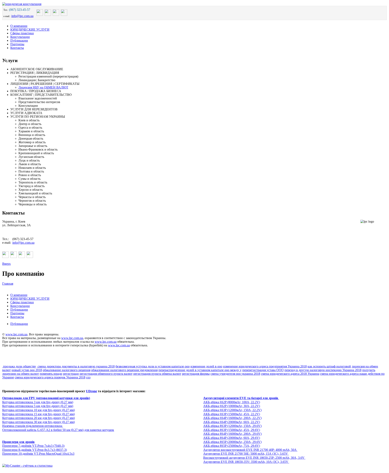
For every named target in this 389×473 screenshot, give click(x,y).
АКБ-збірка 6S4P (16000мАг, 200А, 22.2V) (232, 418)
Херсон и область (30, 189)
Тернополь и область (32, 182)
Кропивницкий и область (36, 153)
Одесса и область (30, 127)
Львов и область (29, 164)
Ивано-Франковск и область (38, 149)
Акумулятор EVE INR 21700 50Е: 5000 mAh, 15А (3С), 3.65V (246, 453)
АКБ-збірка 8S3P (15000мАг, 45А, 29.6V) (231, 430)
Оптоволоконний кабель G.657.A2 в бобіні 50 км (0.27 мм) (42, 430)
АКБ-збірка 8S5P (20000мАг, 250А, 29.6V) (232, 442)
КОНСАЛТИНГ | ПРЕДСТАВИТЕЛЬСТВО (41, 94)
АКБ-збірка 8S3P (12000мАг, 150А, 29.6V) (232, 426)
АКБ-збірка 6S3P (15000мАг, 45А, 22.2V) (231, 414)
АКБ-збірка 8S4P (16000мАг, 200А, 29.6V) (232, 433)
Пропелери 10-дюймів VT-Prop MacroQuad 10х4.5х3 (38, 453)
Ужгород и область (31, 186)
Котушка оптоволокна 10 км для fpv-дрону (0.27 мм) (38, 410)
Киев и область (29, 120)
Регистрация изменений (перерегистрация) (48, 76)
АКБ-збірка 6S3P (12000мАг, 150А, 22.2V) (232, 410)
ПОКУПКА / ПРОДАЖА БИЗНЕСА (35, 91)
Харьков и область (31, 131)
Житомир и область (32, 142)
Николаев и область (32, 167)
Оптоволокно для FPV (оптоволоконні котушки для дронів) (46, 398)
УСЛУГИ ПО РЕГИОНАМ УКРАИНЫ (37, 116)
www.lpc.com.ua (16, 334)
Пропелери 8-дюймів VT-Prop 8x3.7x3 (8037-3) (34, 449)
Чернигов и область (32, 200)
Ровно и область (29, 175)
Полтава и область (31, 171)
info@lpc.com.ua (22, 16)
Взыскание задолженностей (37, 98)
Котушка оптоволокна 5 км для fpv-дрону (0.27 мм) (37, 406)
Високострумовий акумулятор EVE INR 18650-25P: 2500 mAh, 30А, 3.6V (254, 457)
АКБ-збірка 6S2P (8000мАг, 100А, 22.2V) (231, 402)
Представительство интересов (39, 102)
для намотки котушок (98, 430)
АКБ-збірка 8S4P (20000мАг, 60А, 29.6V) (231, 438)
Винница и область (31, 135)
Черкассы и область (32, 197)
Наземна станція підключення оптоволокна (32, 426)
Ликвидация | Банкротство (36, 80)
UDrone (91, 391)
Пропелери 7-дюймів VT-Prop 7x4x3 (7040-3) (33, 445)
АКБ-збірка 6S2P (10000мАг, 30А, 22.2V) (231, 406)
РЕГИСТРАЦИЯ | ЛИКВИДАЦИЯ (34, 72)
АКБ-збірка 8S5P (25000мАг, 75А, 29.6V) (231, 445)
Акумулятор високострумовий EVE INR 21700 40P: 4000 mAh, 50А (250, 449)
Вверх (6, 263)
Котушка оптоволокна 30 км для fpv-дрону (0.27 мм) (38, 422)
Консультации (28, 105)
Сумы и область (29, 178)
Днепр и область (29, 124)
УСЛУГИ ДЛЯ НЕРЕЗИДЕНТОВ (34, 109)
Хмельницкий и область (35, 193)
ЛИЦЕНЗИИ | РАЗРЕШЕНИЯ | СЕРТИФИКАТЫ (44, 83)
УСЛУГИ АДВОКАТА (26, 113)
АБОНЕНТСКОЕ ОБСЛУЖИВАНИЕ (36, 69)
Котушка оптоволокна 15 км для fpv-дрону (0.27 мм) (38, 414)
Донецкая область (30, 138)
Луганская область (31, 156)
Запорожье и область (32, 146)
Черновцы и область (32, 204)
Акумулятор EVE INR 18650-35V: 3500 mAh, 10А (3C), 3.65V (246, 461)
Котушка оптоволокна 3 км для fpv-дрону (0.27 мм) (37, 402)
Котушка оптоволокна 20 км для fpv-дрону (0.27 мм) (38, 418)
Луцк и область (29, 160)
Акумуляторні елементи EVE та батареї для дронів (241, 398)
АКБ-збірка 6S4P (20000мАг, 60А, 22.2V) (231, 422)
